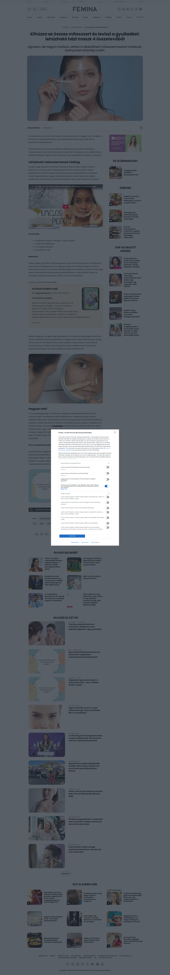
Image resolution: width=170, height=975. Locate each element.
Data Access (85, 542)
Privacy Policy (95, 542)
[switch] (107, 467)
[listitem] (85, 463)
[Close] (115, 433)
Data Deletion (75, 542)
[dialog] (85, 487)
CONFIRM (72, 536)
